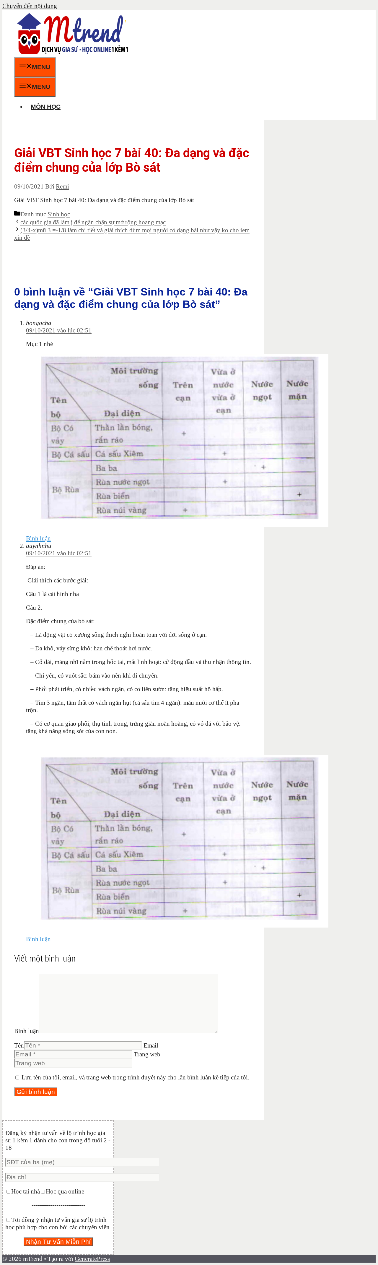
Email (151, 1045)
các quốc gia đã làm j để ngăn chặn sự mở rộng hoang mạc (93, 222)
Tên (19, 1045)
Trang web (147, 1054)
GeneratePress (92, 1258)
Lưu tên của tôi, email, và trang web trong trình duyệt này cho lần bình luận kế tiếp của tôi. (135, 1077)
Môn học (46, 106)
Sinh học (59, 214)
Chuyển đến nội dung (29, 5)
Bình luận (38, 538)
